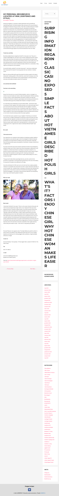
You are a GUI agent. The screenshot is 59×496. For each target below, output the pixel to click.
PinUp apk (46, 452)
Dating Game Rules (48, 409)
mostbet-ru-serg (48, 443)
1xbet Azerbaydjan (48, 380)
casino (45, 405)
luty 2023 (46, 319)
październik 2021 (48, 351)
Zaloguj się (46, 472)
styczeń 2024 (47, 296)
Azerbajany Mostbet (48, 389)
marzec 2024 (47, 292)
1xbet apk (46, 376)
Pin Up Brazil (47, 450)
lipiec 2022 (46, 333)
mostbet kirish (47, 435)
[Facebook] (29, 489)
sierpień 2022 (47, 331)
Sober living (47, 454)
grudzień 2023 (47, 298)
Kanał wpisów (47, 474)
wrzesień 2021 (47, 353)
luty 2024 (46, 294)
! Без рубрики (47, 368)
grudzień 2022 (47, 323)
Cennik (50, 3)
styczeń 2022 (47, 345)
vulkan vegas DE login (49, 460)
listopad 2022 (47, 325)
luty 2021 (46, 358)
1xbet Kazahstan (48, 387)
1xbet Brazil (47, 382)
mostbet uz (46, 441)
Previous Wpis (9, 268)
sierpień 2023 (47, 306)
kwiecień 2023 (47, 314)
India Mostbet (47, 417)
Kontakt (55, 3)
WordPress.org (47, 479)
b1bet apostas (47, 391)
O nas (45, 3)
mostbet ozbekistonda (49, 437)
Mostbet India (47, 433)
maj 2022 (46, 337)
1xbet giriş (46, 384)
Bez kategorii (6, 20)
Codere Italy (47, 407)
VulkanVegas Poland (48, 462)
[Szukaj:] (50, 13)
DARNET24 (43, 493)
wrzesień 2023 (47, 304)
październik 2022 (48, 327)
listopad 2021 (47, 349)
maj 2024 (46, 288)
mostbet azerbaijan (48, 427)
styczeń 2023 (47, 321)
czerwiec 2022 (47, 335)
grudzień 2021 (47, 347)
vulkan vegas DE (48, 458)
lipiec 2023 (46, 308)
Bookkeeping (47, 399)
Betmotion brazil (48, 393)
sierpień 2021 (47, 356)
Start (41, 3)
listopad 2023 (47, 300)
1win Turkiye (47, 374)
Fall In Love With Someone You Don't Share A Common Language (50, 413)
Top (56, 493)
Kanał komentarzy (48, 476)
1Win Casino (47, 370)
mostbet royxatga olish (49, 439)
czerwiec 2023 (47, 310)
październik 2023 (48, 302)
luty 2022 (46, 343)
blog (45, 397)
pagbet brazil (47, 448)
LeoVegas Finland (48, 419)
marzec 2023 (47, 316)
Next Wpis (33, 268)
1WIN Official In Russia (49, 372)
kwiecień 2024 (47, 290)
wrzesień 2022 (47, 329)
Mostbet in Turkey (48, 431)
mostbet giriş (47, 429)
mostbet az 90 (47, 425)
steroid (45, 456)
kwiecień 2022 (47, 339)
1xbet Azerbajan (48, 378)
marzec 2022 (47, 341)
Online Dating (47, 445)
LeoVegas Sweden (48, 421)
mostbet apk (47, 423)
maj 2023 (46, 312)
